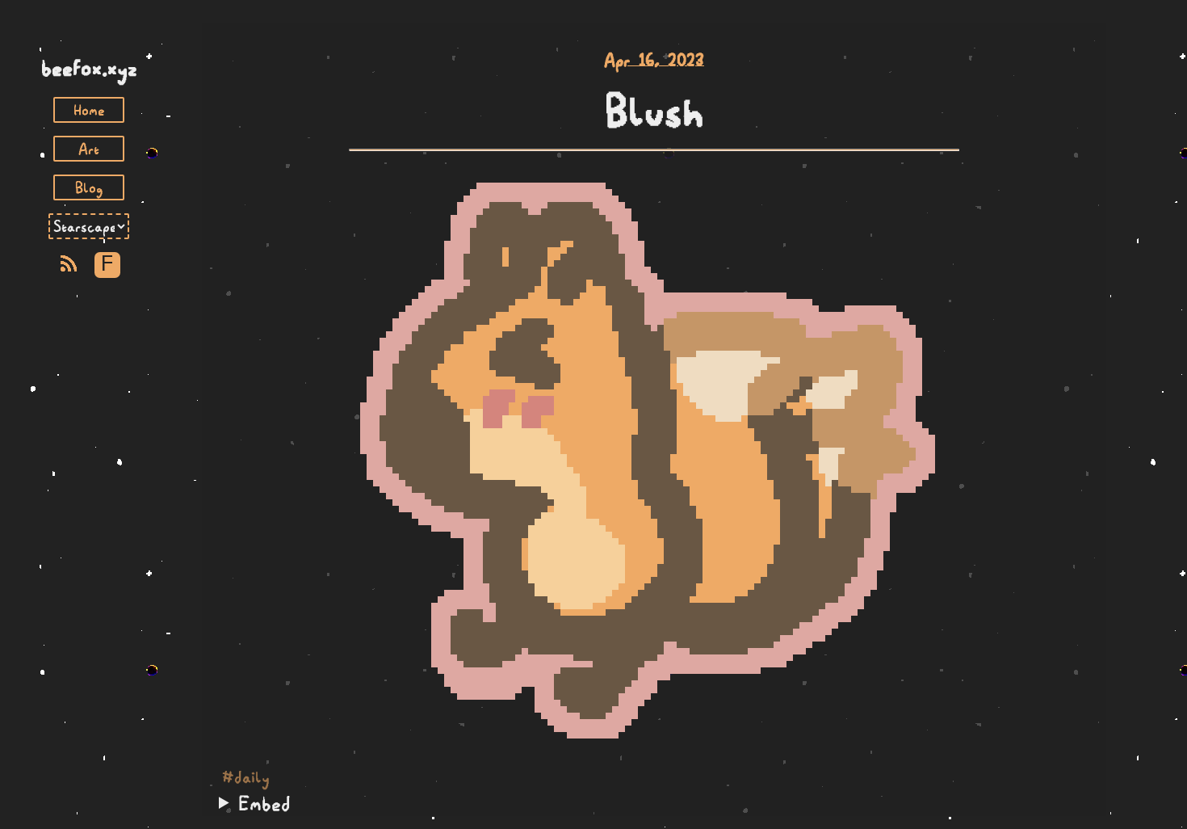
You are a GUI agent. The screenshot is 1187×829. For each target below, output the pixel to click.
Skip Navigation (89, 38)
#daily (246, 777)
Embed (264, 803)
